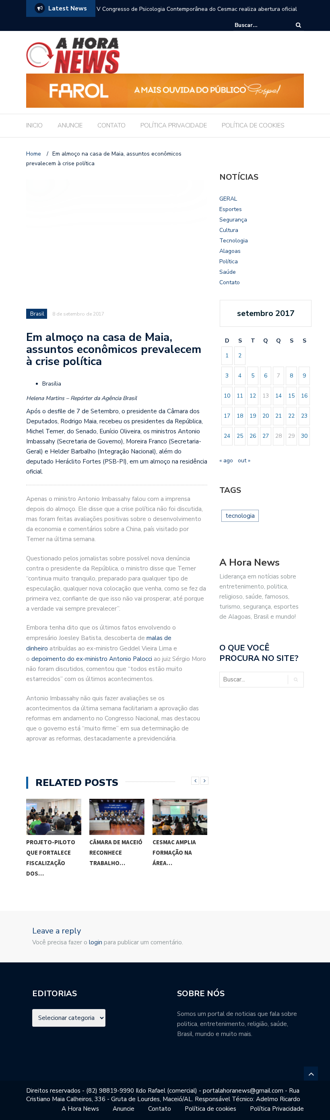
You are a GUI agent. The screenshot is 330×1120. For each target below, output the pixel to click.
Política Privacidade (277, 1109)
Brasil (37, 314)
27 (265, 436)
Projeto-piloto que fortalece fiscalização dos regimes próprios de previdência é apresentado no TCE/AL (198, 14)
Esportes (230, 209)
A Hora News (80, 1109)
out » (244, 460)
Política (228, 261)
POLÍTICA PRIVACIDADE (173, 125)
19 (253, 416)
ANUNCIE (70, 125)
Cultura (228, 230)
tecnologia (240, 516)
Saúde (227, 272)
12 (253, 396)
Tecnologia (233, 240)
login (95, 942)
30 (304, 436)
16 (304, 396)
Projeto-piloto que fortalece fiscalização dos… (50, 857)
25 (240, 436)
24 (227, 436)
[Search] (298, 25)
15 (291, 396)
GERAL (228, 199)
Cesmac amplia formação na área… (174, 852)
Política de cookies (210, 1109)
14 (278, 396)
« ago (226, 460)
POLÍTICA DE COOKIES (253, 125)
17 (227, 416)
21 (278, 416)
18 (240, 416)
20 (265, 416)
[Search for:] (259, 25)
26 (253, 436)
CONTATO (111, 125)
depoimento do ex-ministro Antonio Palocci (92, 659)
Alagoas (230, 251)
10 (227, 396)
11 (240, 396)
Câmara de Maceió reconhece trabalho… (115, 852)
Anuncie (123, 1109)
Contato (229, 282)
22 (291, 416)
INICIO (34, 125)
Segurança (233, 220)
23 (304, 416)
